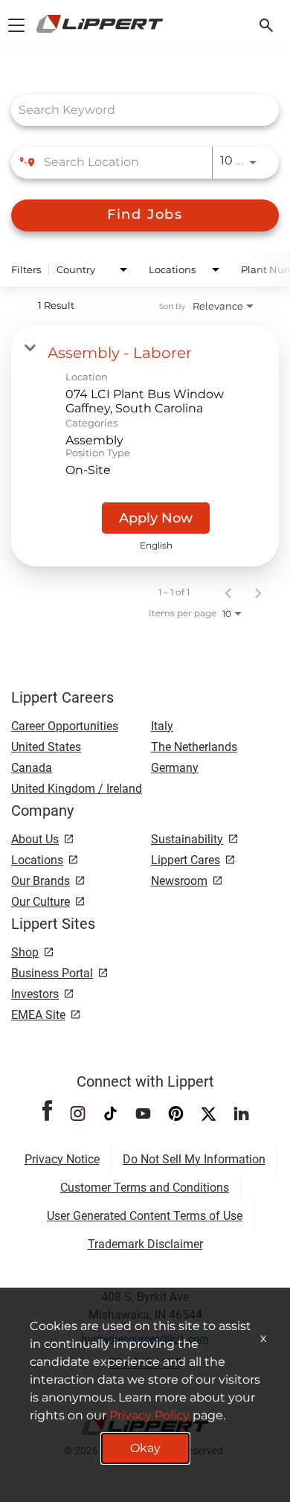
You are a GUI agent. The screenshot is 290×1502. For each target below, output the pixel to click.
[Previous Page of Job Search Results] (228, 592)
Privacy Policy (149, 1415)
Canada (31, 768)
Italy (162, 726)
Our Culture (40, 902)
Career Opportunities (64, 726)
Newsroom (179, 881)
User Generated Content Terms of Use (144, 1216)
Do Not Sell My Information (194, 1159)
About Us (35, 839)
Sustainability (187, 839)
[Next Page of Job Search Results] (258, 592)
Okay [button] (145, 1448)
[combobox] (138, 110)
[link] (145, 445)
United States (46, 747)
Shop (25, 952)
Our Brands (40, 881)
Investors (35, 994)
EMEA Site (38, 1015)
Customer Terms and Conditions (144, 1187)
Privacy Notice (62, 1159)
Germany (175, 768)
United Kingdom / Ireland (76, 789)
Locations (37, 860)
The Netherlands (194, 747)
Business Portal (52, 973)
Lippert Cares (185, 860)
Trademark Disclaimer (145, 1244)
